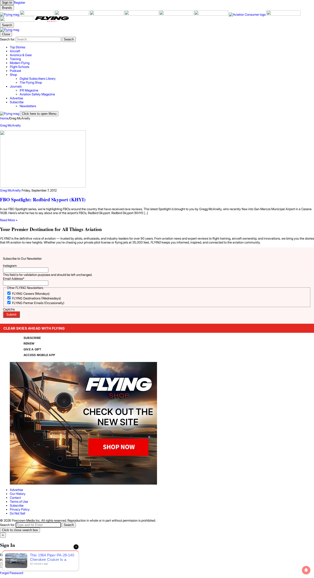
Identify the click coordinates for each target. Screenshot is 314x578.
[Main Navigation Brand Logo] (9, 30)
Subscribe (17, 505)
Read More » (8, 220)
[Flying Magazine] (10, 14)
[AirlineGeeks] (72, 14)
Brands (7, 8)
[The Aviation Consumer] (247, 14)
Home (4, 118)
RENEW (29, 343)
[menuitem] (162, 47)
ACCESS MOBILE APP (39, 355)
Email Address (13, 279)
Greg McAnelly (10, 125)
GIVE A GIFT (32, 349)
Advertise (16, 490)
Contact (15, 498)
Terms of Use (19, 501)
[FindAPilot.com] (17, 21)
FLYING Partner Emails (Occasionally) (38, 303)
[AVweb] (107, 14)
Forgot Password (11, 573)
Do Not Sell (17, 513)
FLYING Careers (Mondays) (31, 293)
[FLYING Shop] (52, 21)
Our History (18, 494)
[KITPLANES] (176, 14)
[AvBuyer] (141, 14)
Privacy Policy (20, 509)
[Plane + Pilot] (211, 14)
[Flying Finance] (283, 14)
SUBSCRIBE (32, 338)
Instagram (10, 266)
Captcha (9, 309)
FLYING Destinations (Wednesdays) (36, 298)
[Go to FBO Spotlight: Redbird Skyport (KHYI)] (157, 159)
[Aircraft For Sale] (37, 14)
